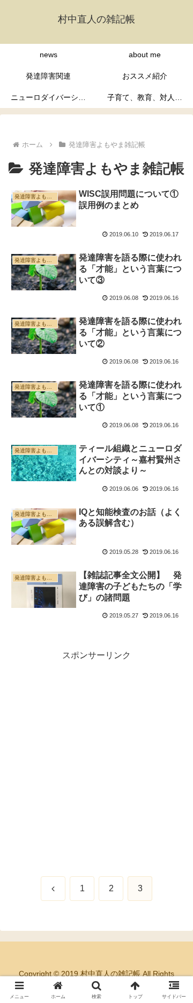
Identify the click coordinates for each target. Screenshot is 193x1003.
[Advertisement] (96, 759)
